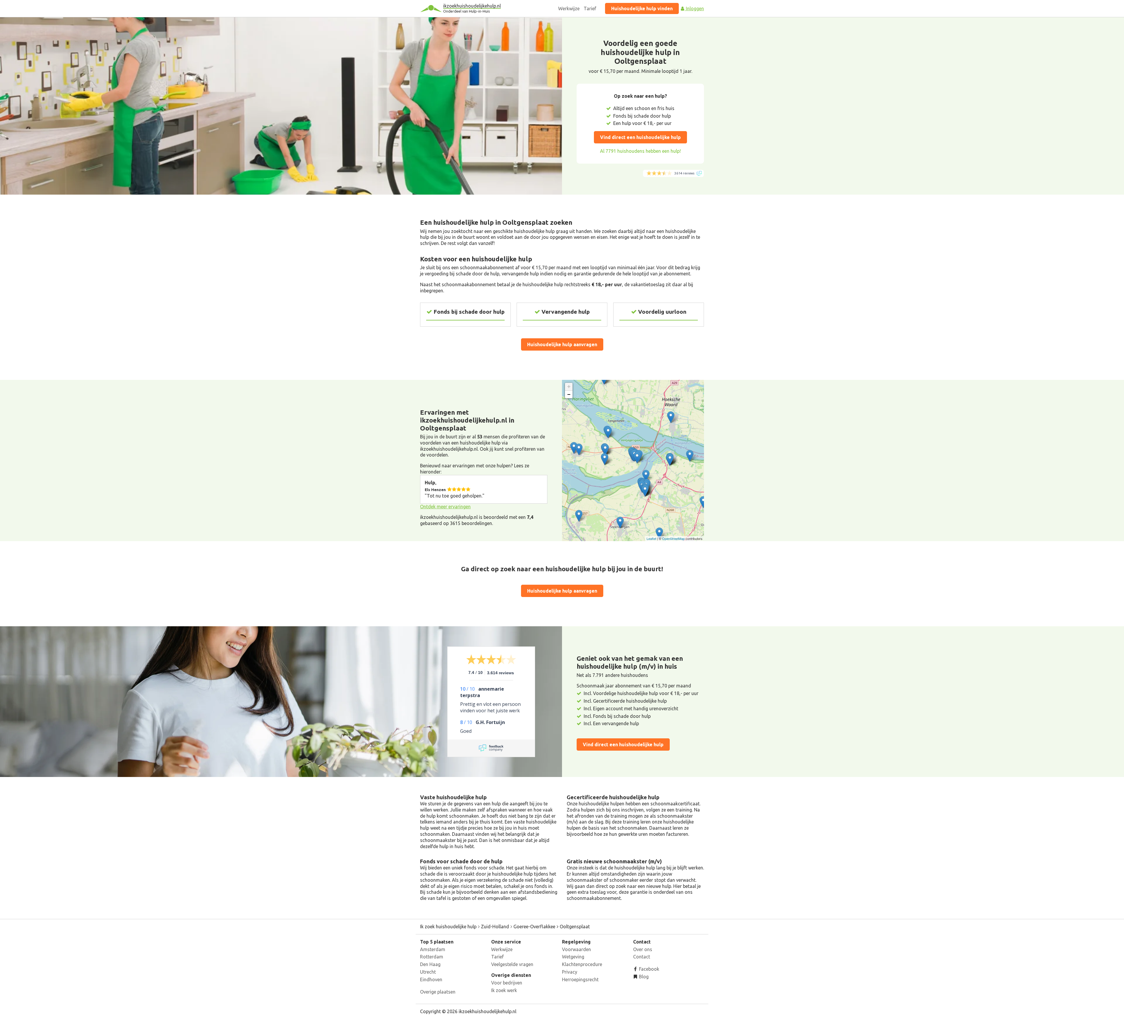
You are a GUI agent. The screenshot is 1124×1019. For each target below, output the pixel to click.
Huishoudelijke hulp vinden (642, 8)
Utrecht (428, 972)
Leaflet (651, 538)
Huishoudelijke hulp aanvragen (562, 344)
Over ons (642, 949)
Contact (641, 956)
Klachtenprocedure (582, 964)
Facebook (648, 969)
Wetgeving (573, 956)
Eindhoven (431, 979)
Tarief (590, 8)
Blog (643, 976)
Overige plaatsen (437, 991)
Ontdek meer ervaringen (445, 506)
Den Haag (430, 964)
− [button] (568, 394)
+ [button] (568, 386)
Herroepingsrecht (580, 979)
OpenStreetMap (673, 538)
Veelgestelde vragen (512, 964)
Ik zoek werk (504, 990)
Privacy (569, 972)
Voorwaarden (576, 949)
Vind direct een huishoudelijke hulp (640, 137)
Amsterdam (432, 949)
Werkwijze (569, 8)
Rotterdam (431, 956)
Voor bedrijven (506, 982)
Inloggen (694, 8)
